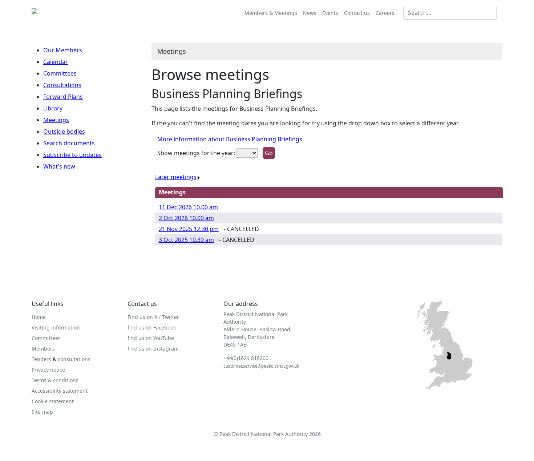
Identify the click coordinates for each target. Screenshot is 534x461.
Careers (385, 12)
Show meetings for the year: (196, 153)
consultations (74, 359)
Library (52, 108)
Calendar (55, 62)
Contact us (357, 12)
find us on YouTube (151, 338)
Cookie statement (53, 401)
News (309, 12)
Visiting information (56, 327)
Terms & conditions (55, 380)
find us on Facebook (152, 327)
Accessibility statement (60, 390)
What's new (59, 166)
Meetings (56, 120)
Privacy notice (48, 369)
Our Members (62, 50)
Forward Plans (63, 97)
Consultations (62, 85)
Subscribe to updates (72, 155)
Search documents (69, 143)
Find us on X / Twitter (153, 317)
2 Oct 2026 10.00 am (186, 218)
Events (330, 12)
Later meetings (176, 177)
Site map (42, 411)
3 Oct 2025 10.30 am (186, 240)
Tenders (41, 359)
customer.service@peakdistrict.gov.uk (261, 366)
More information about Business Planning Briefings (229, 139)
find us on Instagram (153, 348)
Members (43, 348)
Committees (60, 73)
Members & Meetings (270, 12)
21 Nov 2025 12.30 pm (189, 229)
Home (39, 317)
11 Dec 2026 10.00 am (188, 207)
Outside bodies (64, 132)
